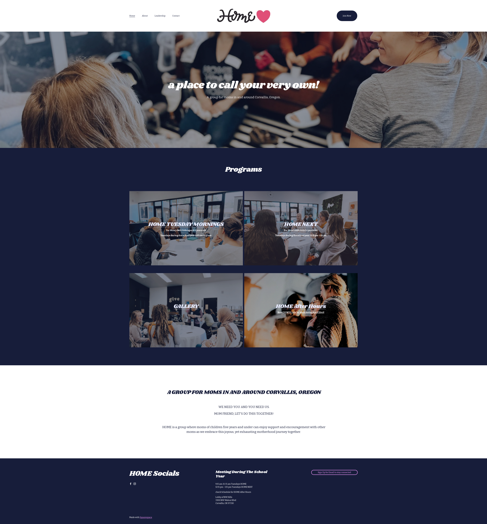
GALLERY (186, 306)
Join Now (347, 16)
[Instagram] (134, 483)
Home (132, 16)
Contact (176, 16)
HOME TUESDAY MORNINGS (186, 224)
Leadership (160, 16)
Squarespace (146, 517)
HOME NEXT (300, 224)
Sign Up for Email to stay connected (334, 472)
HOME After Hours (301, 306)
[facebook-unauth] (130, 483)
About (145, 16)
